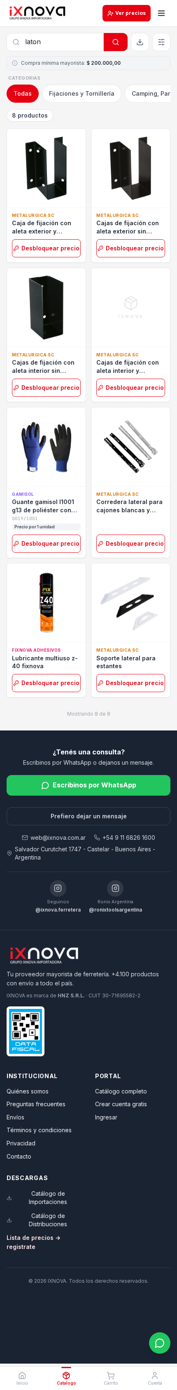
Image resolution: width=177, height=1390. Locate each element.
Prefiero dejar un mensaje (89, 816)
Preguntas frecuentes (36, 1103)
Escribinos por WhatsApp (94, 785)
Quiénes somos (28, 1091)
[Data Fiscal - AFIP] (25, 1031)
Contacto (19, 1156)
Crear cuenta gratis (121, 1103)
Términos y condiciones (39, 1129)
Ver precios (130, 13)
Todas (23, 93)
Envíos (15, 1117)
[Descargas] (140, 42)
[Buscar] (116, 42)
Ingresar (106, 1117)
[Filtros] (161, 42)
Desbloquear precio (50, 248)
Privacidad (21, 1143)
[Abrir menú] (161, 13)
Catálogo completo (121, 1091)
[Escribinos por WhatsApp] (159, 1343)
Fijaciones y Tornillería (81, 93)
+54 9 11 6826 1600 (128, 837)
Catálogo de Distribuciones (48, 1219)
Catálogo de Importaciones (48, 1197)
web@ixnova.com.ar (58, 837)
